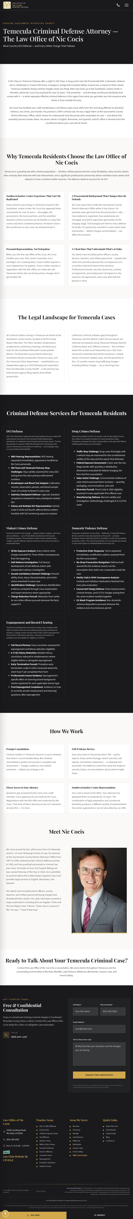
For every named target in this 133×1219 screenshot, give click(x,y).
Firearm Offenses (45, 1151)
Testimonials (111, 1133)
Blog (107, 1137)
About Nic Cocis (112, 1126)
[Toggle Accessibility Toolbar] (5, 1213)
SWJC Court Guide (80, 1155)
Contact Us (110, 1141)
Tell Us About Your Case (82, 1039)
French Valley (78, 1151)
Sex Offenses (44, 1137)
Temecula (76, 1130)
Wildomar (76, 1141)
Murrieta (76, 1126)
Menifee (76, 1133)
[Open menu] (126, 5)
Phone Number (106, 1005)
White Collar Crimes (47, 1144)
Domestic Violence (46, 1148)
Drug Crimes (44, 1130)
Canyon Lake (78, 1148)
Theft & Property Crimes (48, 1133)
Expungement (44, 1159)
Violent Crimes (45, 1141)
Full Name (77, 1005)
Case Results (111, 1130)
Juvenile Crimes (45, 1155)
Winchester (77, 1144)
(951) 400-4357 (119, 5)
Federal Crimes (45, 1166)
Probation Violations (47, 1162)
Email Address (78, 1022)
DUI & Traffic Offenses (47, 1126)
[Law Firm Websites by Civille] (16, 1156)
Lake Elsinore (78, 1137)
